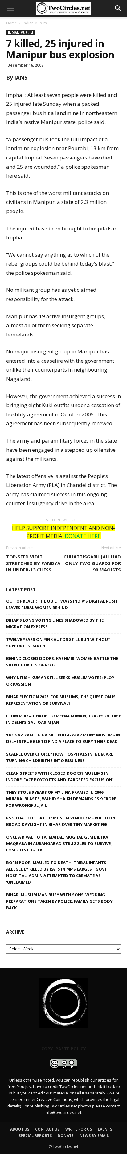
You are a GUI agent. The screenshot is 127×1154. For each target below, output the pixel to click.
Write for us (78, 1129)
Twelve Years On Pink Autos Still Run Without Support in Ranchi (58, 643)
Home (11, 23)
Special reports (35, 1135)
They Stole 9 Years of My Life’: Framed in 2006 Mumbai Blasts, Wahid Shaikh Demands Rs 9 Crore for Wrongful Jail (61, 798)
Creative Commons (54, 1099)
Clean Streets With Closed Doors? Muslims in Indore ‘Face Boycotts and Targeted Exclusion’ (59, 776)
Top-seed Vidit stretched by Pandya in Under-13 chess (33, 563)
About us (19, 1129)
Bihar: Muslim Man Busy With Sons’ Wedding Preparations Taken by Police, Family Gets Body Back (59, 901)
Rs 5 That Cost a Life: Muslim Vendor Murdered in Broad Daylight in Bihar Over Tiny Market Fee (60, 821)
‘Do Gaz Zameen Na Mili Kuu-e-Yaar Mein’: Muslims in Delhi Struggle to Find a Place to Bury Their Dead (63, 738)
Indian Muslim (35, 23)
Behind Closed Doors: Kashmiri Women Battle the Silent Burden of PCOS (62, 662)
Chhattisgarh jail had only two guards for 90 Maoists (92, 563)
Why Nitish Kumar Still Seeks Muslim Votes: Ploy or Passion (60, 681)
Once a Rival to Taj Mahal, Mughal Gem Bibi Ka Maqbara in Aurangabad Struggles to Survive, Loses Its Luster (59, 843)
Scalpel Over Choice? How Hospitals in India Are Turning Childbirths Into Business (59, 757)
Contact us (47, 1129)
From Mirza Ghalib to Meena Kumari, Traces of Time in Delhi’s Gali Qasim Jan (63, 719)
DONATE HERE (83, 535)
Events (105, 1129)
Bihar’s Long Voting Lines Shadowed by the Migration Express (55, 623)
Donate (66, 1135)
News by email (94, 1135)
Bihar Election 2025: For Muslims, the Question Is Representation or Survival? (61, 700)
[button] (118, 8)
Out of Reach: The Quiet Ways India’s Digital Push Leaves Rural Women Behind (61, 604)
